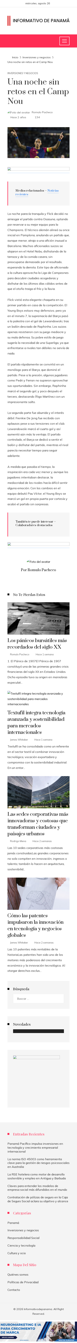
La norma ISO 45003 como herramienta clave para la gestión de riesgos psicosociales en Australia (38, 1163)
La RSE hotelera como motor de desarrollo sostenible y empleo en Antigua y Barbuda (36, 1176)
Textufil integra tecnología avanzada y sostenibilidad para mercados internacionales (36, 723)
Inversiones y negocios (22, 73)
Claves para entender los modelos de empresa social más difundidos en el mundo (37, 1188)
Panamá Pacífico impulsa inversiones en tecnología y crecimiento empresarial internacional (35, 1147)
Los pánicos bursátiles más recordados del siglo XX (37, 643)
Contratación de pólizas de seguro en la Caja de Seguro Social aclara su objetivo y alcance (37, 1199)
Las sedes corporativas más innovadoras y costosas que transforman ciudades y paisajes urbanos (37, 824)
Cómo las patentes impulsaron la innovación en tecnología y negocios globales (35, 925)
